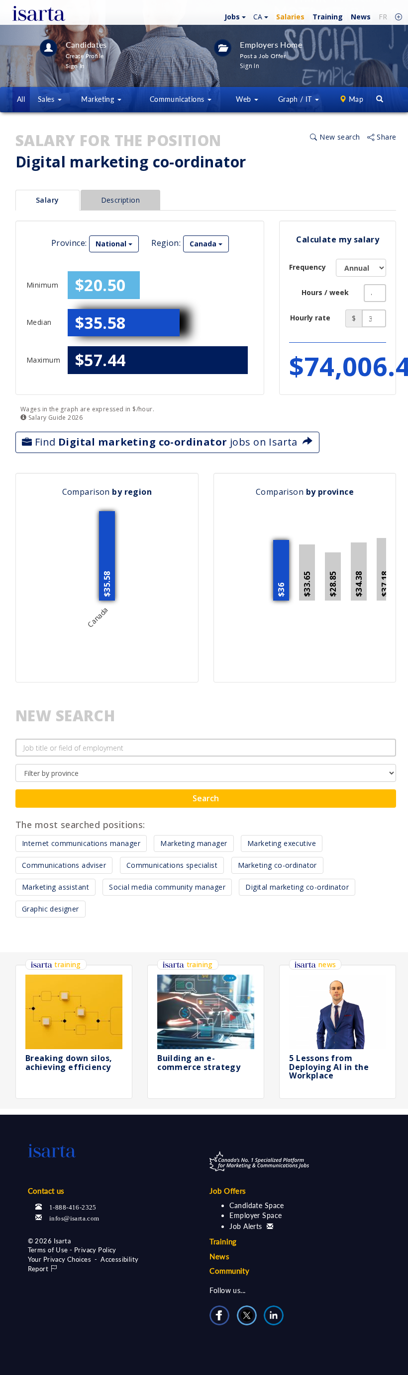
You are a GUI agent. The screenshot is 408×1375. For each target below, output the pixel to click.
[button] (233, 16)
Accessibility (119, 1259)
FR (383, 16)
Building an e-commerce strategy (198, 1062)
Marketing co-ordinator (277, 865)
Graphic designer (50, 909)
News (361, 16)
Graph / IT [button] (296, 99)
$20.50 (100, 285)
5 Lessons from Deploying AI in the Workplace (329, 1067)
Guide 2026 (54, 417)
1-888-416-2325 (73, 1206)
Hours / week (325, 292)
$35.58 (100, 322)
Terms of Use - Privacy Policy (72, 1250)
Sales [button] (47, 99)
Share (385, 137)
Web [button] (244, 99)
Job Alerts (246, 1226)
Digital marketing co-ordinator (297, 887)
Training (327, 16)
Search (206, 798)
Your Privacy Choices (59, 1259)
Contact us (46, 1190)
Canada (204, 243)
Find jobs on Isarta (167, 442)
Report (39, 1269)
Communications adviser (64, 865)
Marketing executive (281, 843)
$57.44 (100, 360)
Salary (47, 200)
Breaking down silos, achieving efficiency (68, 1062)
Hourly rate (310, 317)
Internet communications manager (81, 843)
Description (120, 200)
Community (229, 1270)
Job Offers (227, 1190)
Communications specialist (172, 865)
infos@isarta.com (74, 1217)
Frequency (307, 267)
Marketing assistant (55, 887)
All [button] (21, 99)
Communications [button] (178, 99)
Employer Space (255, 1215)
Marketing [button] (98, 99)
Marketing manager (193, 843)
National (112, 243)
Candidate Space (256, 1205)
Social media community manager (167, 887)
